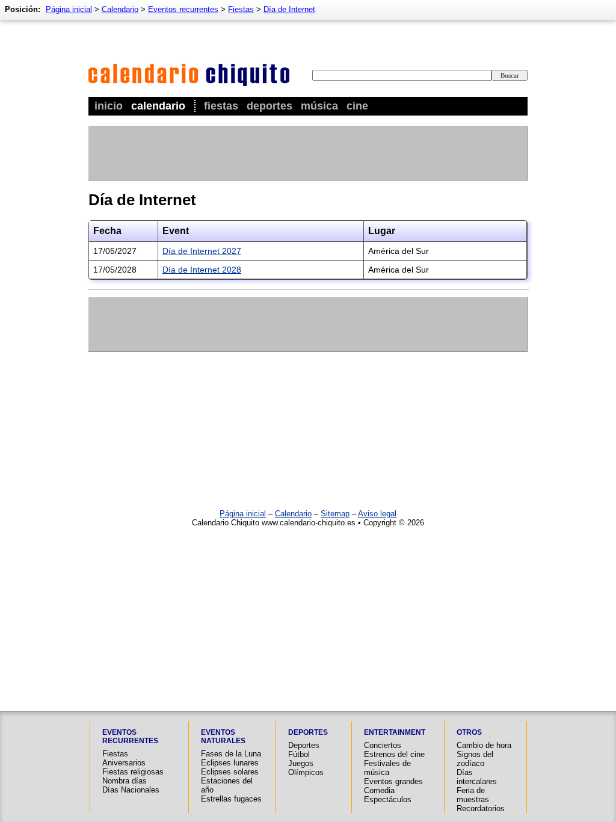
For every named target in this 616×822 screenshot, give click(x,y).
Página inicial (69, 9)
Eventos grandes (393, 781)
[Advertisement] (307, 153)
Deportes (269, 106)
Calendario (158, 106)
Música (319, 106)
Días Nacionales (130, 789)
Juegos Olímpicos (306, 768)
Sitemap (335, 513)
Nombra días (124, 780)
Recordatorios (481, 808)
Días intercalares (477, 777)
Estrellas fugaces (231, 798)
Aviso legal (377, 513)
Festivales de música (387, 768)
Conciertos (382, 745)
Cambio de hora (484, 745)
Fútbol (299, 754)
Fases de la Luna (231, 753)
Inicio (108, 106)
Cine (357, 106)
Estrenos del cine (394, 754)
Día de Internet (289, 9)
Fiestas (221, 106)
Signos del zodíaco (475, 759)
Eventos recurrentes (183, 9)
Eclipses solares (230, 771)
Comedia (379, 790)
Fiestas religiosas (133, 771)
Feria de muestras (473, 795)
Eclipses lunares (230, 762)
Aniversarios (124, 762)
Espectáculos (387, 799)
